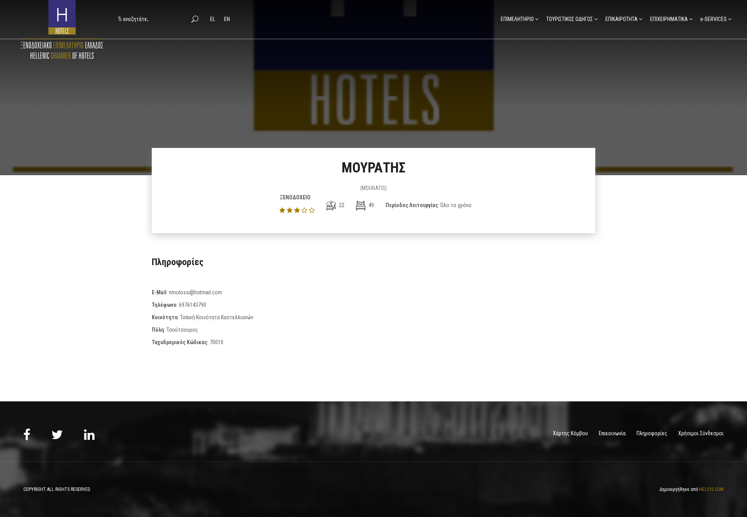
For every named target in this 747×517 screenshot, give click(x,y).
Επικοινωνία (612, 433)
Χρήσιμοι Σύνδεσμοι (701, 433)
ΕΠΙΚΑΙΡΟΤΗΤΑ (621, 19)
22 (341, 205)
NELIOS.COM (711, 489)
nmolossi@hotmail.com (195, 292)
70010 (216, 342)
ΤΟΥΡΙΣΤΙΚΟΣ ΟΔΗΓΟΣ (569, 19)
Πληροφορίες (652, 433)
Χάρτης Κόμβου (570, 433)
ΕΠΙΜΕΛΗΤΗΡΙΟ (517, 19)
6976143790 (192, 305)
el (213, 19)
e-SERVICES (713, 19)
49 (370, 205)
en (227, 19)
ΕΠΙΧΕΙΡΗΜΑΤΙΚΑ (669, 19)
